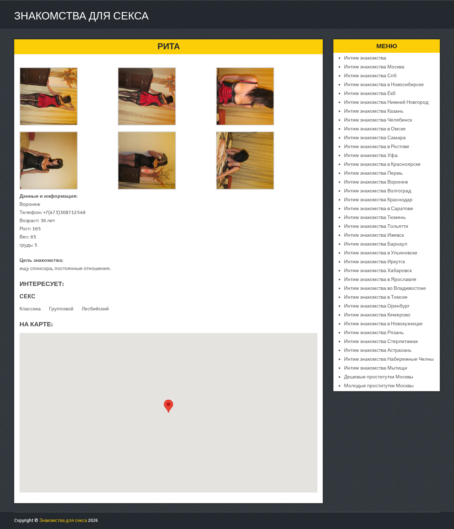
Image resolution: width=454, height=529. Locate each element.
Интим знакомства (365, 58)
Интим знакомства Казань (373, 111)
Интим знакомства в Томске (376, 297)
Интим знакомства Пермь (373, 173)
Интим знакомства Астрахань (377, 350)
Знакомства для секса (81, 16)
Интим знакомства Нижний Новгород (386, 102)
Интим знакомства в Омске (375, 129)
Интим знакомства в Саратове (378, 209)
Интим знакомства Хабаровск (378, 271)
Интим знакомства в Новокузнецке (383, 324)
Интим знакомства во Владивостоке (385, 288)
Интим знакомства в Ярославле (380, 279)
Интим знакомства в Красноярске (382, 164)
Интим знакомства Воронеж (376, 182)
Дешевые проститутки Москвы (378, 377)
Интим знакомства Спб (370, 76)
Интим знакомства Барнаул (375, 244)
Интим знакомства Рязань (374, 333)
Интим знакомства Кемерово (377, 315)
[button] (168, 406)
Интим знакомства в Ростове (376, 146)
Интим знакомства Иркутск (374, 262)
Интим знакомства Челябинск (378, 120)
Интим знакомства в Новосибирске (384, 84)
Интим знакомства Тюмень (375, 217)
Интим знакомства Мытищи (375, 368)
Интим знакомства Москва (374, 67)
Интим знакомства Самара (375, 138)
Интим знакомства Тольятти (376, 226)
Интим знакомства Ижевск (374, 235)
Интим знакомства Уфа (371, 155)
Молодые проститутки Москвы (379, 386)
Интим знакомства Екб (369, 93)
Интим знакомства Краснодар (378, 200)
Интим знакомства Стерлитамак (381, 341)
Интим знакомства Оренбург (377, 306)
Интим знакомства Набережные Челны (389, 359)
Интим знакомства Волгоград (377, 191)
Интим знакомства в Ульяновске (380, 253)
